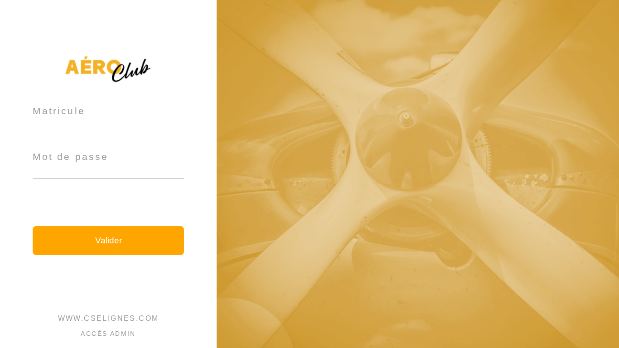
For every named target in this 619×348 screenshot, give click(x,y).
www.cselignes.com (108, 318)
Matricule (59, 111)
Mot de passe (70, 156)
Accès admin (108, 333)
